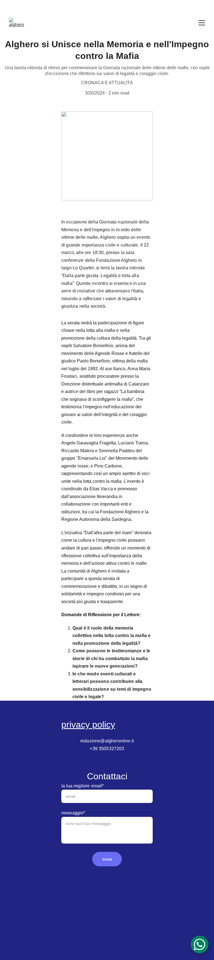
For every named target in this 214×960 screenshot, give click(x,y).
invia (107, 859)
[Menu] (201, 22)
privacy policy (88, 725)
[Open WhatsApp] (199, 944)
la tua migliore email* (82, 786)
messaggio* (73, 812)
